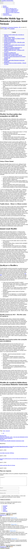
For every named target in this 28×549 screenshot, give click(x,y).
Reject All (8, 513)
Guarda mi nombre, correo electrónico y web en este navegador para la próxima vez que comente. (12, 496)
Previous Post (3, 435)
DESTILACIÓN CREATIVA (12, 12)
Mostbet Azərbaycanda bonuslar (11, 54)
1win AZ (8, 430)
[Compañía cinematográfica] (6, 0)
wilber (5, 28)
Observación (14, 524)
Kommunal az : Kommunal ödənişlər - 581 (11, 27)
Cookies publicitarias (6, 538)
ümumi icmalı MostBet (9, 39)
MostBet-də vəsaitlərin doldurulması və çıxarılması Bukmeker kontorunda (13, 48)
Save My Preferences (10, 545)
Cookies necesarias (5, 517)
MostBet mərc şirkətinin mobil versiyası (13, 55)
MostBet (6, 59)
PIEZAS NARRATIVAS (11, 11)
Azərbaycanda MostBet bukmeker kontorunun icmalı (12, 440)
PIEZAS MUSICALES (11, 8)
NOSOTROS (6, 13)
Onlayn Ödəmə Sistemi (9, 37)
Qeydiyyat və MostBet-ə (9, 41)
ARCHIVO (5, 7)
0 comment (12, 28)
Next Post (2, 439)
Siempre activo (13, 517)
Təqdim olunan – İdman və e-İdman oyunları (14, 38)
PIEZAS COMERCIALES (12, 9)
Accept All (14, 513)
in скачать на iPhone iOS (10, 52)
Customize (3, 513)
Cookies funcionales (6, 524)
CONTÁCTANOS (7, 15)
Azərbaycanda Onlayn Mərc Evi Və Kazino (7, 465)
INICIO (4, 6)
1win (4, 430)
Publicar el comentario (5, 499)
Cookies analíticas (5, 531)
